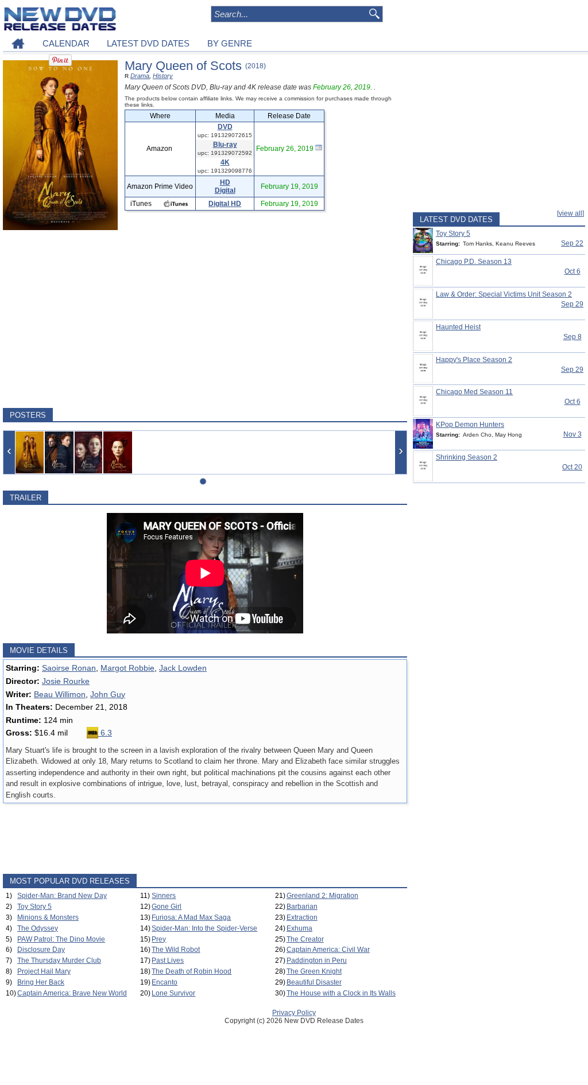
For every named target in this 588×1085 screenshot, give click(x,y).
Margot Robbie (127, 667)
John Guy (107, 694)
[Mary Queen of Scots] (30, 452)
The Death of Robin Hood (191, 971)
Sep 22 (572, 243)
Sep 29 (572, 304)
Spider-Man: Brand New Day (62, 896)
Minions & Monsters (48, 917)
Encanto (164, 982)
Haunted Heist (458, 327)
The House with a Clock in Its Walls (341, 993)
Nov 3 (572, 434)
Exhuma (299, 928)
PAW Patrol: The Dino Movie (61, 939)
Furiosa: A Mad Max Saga (191, 917)
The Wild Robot (176, 950)
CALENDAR (66, 43)
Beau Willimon (60, 694)
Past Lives (168, 960)
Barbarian (302, 907)
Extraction (302, 917)
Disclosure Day (41, 950)
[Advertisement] (205, 319)
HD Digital (225, 186)
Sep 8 (572, 337)
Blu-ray (225, 145)
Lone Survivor (173, 993)
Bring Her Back (40, 982)
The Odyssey (37, 928)
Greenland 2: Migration (322, 896)
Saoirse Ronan (69, 667)
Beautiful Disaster (314, 982)
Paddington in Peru (317, 960)
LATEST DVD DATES (148, 43)
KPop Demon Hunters (470, 425)
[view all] (570, 213)
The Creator (305, 939)
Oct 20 (572, 467)
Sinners (164, 896)
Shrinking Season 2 (466, 457)
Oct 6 (572, 271)
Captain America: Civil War (328, 950)
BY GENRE (229, 43)
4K (225, 162)
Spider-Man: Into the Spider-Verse (204, 928)
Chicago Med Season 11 (474, 392)
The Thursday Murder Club (59, 960)
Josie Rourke (66, 681)
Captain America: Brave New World (72, 993)
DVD (225, 127)
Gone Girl (166, 907)
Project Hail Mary (44, 971)
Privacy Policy (294, 1013)
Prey (159, 939)
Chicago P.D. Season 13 (474, 262)
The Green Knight (314, 971)
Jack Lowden (183, 667)
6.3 (105, 732)
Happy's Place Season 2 (474, 360)
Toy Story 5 (34, 907)
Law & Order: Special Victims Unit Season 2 (504, 294)
